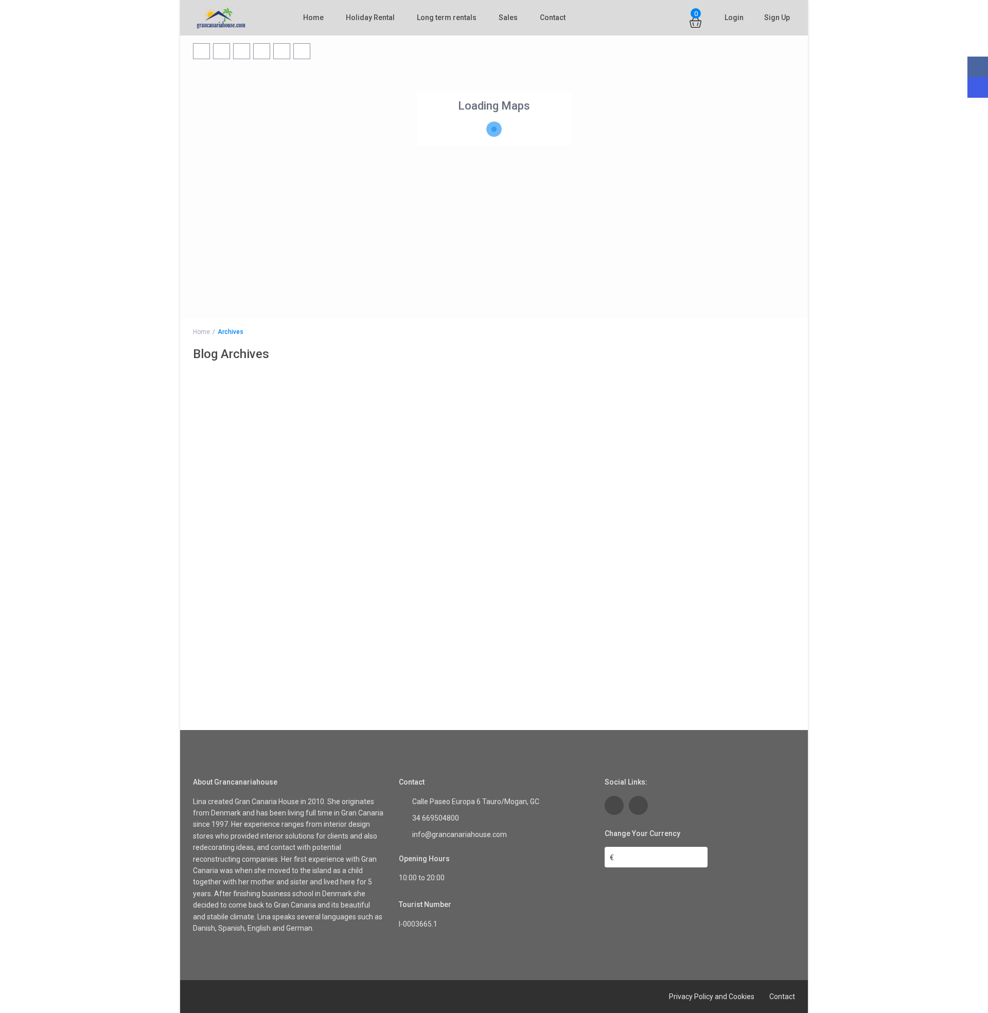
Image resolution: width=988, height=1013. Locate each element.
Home (313, 17)
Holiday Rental (370, 17)
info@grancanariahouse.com (459, 834)
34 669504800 (435, 818)
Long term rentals (447, 17)
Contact (553, 17)
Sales (508, 17)
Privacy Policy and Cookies (711, 996)
